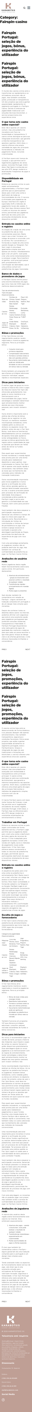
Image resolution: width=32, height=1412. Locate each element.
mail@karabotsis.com (10, 1390)
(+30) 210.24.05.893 (9, 1378)
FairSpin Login (16, 886)
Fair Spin (10, 167)
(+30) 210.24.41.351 (9, 1386)
